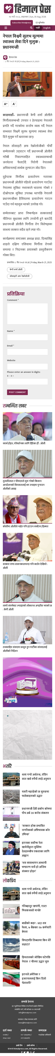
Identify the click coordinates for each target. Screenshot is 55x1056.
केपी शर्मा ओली (16, 270)
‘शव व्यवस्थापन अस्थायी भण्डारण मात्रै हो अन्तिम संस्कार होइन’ (34, 867)
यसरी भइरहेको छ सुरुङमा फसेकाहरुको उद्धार (35, 793)
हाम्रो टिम (19, 1045)
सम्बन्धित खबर (15, 406)
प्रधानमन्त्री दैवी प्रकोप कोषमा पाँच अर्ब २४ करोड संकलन (37, 810)
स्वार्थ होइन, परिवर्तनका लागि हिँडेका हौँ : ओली (24, 443)
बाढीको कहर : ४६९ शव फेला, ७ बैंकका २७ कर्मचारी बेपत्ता (36, 927)
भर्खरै (38, 28)
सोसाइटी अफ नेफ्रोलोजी (19, 276)
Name (11, 331)
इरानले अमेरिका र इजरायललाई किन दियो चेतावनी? (34, 978)
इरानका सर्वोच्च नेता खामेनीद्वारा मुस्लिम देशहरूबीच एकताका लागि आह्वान (35, 849)
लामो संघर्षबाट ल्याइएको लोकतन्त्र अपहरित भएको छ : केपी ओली (27, 608)
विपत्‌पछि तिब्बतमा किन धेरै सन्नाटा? (36, 942)
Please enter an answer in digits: (23, 372)
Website (11, 360)
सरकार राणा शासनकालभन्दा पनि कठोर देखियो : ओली (25, 566)
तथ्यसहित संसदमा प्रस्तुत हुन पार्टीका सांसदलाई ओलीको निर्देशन (25, 649)
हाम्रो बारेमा (31, 1045)
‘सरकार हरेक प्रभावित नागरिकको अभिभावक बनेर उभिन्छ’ (36, 830)
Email (10, 346)
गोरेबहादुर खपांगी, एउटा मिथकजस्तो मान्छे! (34, 908)
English (46, 28)
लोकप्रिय (9, 881)
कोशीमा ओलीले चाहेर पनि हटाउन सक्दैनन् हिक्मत (25, 526)
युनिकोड (41, 22)
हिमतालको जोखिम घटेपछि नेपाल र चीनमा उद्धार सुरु (36, 959)
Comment (13, 300)
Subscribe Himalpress (21, 22)
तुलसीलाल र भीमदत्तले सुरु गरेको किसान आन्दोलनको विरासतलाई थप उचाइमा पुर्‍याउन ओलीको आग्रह (23, 485)
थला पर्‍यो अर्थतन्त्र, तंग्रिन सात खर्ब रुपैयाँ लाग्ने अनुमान (36, 776)
